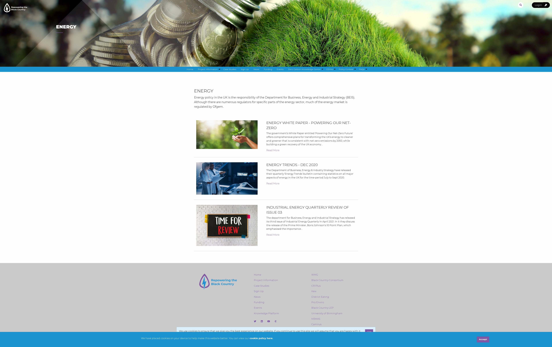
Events (258, 307)
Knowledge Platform (266, 313)
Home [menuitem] (190, 69)
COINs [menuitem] (329, 69)
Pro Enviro (317, 302)
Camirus (316, 324)
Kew (313, 291)
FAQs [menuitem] (361, 69)
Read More (272, 150)
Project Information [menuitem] (208, 69)
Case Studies (261, 285)
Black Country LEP (322, 307)
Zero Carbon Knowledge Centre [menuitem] (304, 69)
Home (257, 274)
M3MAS (315, 319)
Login (539, 5)
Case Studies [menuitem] (229, 69)
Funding (259, 302)
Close (369, 332)
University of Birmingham (326, 313)
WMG (314, 274)
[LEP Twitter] (255, 321)
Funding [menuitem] (268, 69)
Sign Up (259, 291)
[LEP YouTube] (268, 321)
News (257, 297)
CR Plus (316, 285)
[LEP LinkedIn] (261, 321)
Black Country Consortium (327, 280)
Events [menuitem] (280, 69)
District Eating (320, 297)
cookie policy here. (261, 338)
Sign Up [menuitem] (245, 69)
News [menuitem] (256, 69)
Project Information (266, 280)
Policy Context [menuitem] (346, 69)
